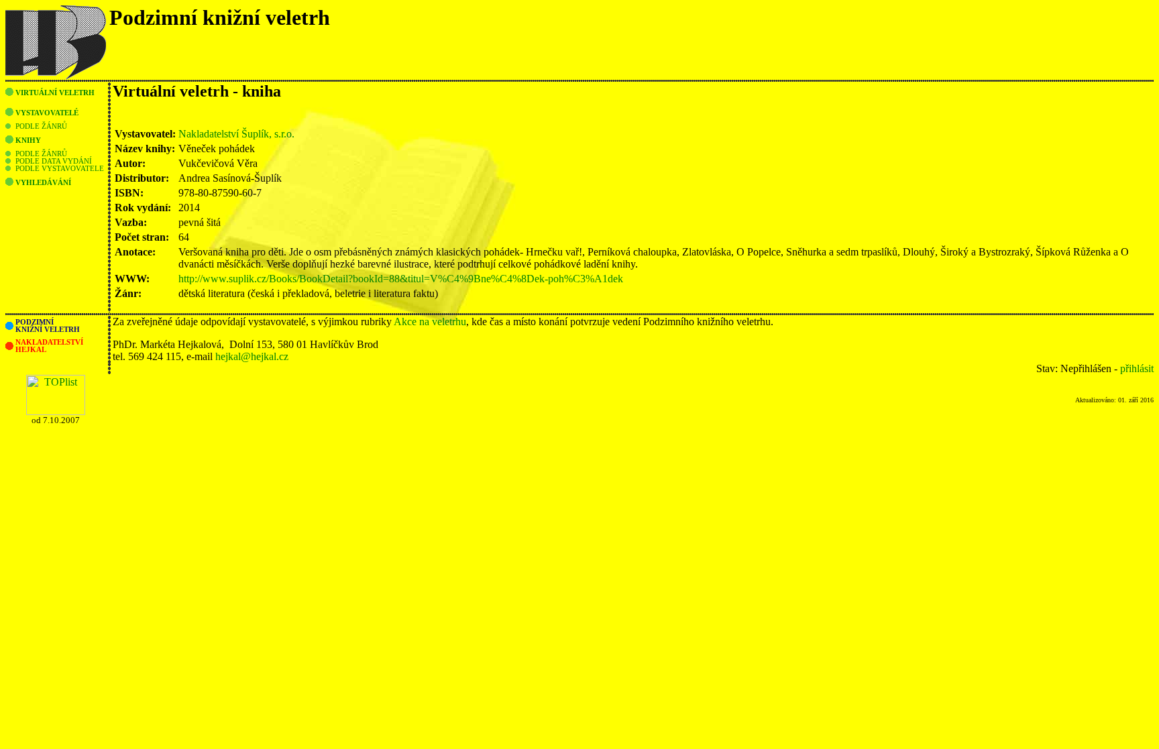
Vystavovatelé (46, 113)
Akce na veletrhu (430, 321)
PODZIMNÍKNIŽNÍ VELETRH (47, 326)
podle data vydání (53, 161)
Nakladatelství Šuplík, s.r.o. (236, 133)
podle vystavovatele (59, 168)
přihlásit (1137, 368)
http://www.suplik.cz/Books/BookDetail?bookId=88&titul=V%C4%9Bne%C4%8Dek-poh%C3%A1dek (400, 278)
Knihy (28, 140)
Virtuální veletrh (55, 93)
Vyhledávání (43, 182)
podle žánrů (41, 126)
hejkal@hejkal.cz (251, 356)
